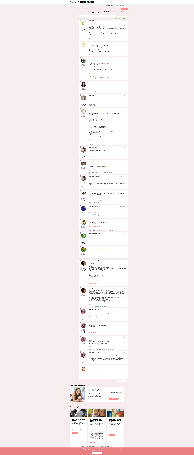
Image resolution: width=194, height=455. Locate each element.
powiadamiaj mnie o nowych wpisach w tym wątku (97, 377)
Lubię (124, 20)
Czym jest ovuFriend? (109, 5)
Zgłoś (126, 20)
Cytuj (121, 20)
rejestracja (117, 5)
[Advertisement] (73, 21)
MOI (83, 239)
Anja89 (83, 182)
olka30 (83, 267)
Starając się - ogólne (85, 8)
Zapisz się (114, 398)
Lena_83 (83, 315)
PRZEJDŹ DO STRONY (97, 452)
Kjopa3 (83, 212)
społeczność (120, 2)
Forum (80, 8)
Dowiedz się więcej (99, 450)
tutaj (109, 395)
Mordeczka (83, 101)
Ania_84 (83, 64)
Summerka (83, 88)
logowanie (122, 5)
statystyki (105, 2)
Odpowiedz (124, 8)
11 (126, 16)
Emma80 (83, 197)
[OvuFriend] (74, 2)
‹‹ (117, 16)
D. (83, 115)
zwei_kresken (83, 167)
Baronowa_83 (83, 226)
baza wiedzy (112, 2)
